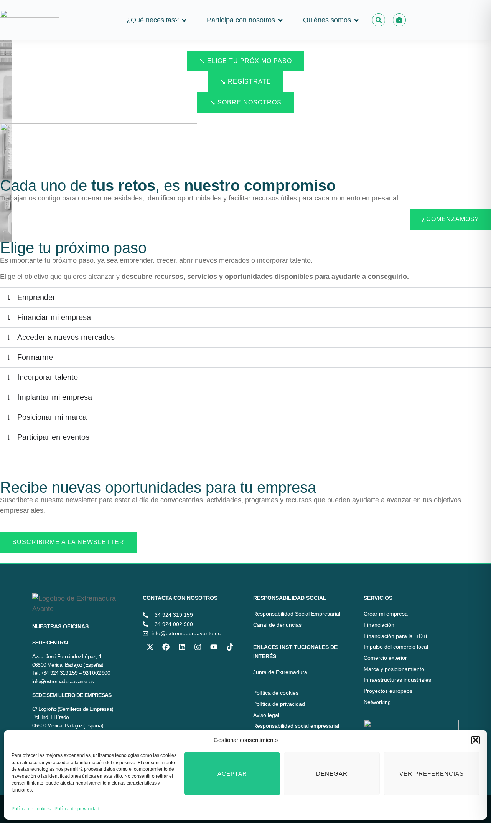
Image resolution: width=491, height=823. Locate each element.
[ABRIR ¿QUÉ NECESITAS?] (184, 20)
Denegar (332, 773)
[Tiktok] (229, 646)
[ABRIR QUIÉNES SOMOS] (356, 20)
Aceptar (232, 773)
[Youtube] (213, 646)
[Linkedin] (182, 646)
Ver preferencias (431, 773)
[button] (475, 740)
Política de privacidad (76, 808)
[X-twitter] (150, 646)
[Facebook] (166, 646)
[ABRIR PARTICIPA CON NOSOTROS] (280, 20)
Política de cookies (31, 808)
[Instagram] (198, 646)
